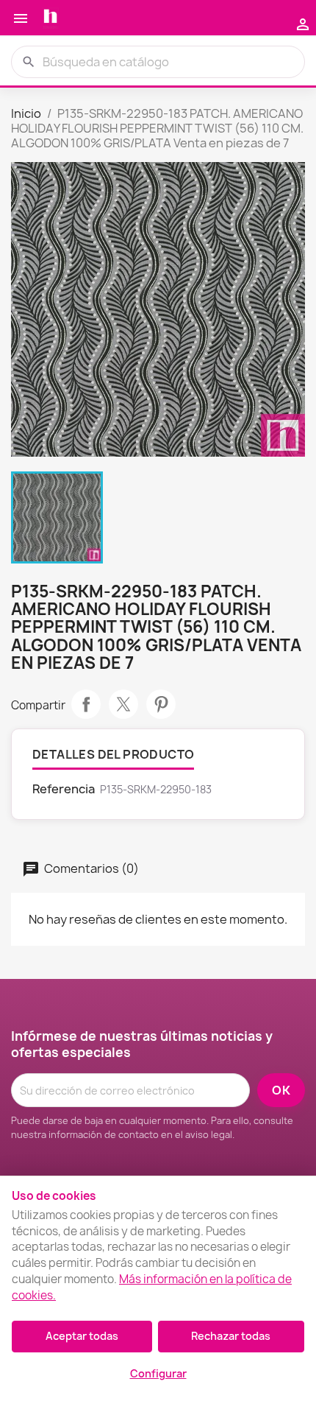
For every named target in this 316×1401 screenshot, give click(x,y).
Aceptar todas (82, 1336)
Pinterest (161, 704)
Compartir (86, 704)
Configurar (158, 1373)
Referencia (63, 789)
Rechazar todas (230, 1336)
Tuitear (123, 704)
